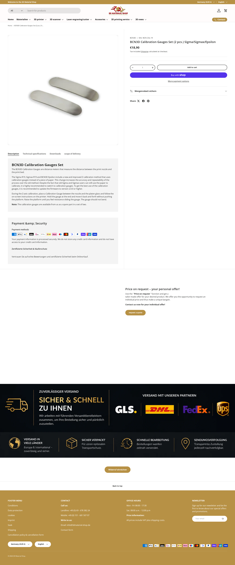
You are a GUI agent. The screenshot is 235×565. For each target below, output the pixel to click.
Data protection (15, 510)
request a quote (135, 312)
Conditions (13, 505)
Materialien (22, 19)
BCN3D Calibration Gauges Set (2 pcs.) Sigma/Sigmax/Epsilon (29, 25)
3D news (139, 19)
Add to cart (192, 67)
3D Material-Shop (19, 556)
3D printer (39, 19)
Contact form (67, 530)
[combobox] (44, 10)
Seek (10, 525)
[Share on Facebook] (143, 101)
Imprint (11, 520)
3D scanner (55, 19)
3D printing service (120, 19)
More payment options (178, 81)
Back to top (117, 486)
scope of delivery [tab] (72, 153)
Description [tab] (13, 153)
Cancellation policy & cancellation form (26, 534)
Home (11, 19)
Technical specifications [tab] (34, 153)
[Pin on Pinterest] (148, 101)
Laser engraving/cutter (78, 19)
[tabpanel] (63, 185)
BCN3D (133, 38)
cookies (11, 515)
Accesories (100, 19)
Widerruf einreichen (117, 469)
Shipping (144, 51)
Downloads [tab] (55, 153)
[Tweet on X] (138, 101)
